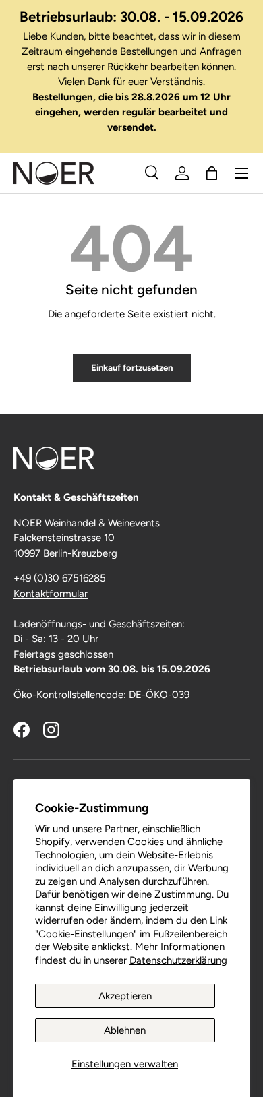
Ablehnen (125, 1030)
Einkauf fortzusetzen (132, 367)
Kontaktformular (50, 594)
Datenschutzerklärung (178, 960)
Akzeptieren (125, 996)
